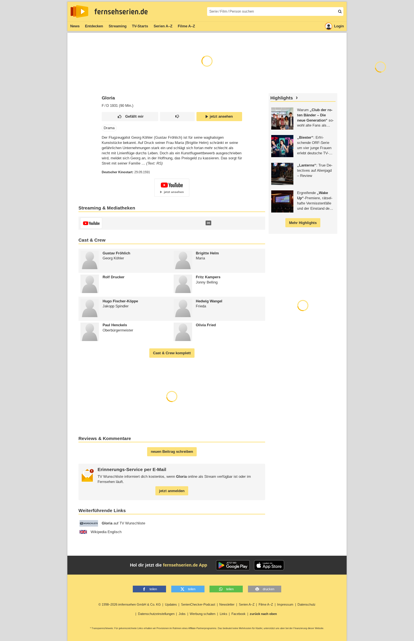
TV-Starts (140, 26)
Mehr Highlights (303, 223)
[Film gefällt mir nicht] (177, 116)
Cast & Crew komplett (172, 353)
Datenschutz (307, 604)
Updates (171, 604)
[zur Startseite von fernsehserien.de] (79, 11)
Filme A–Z (186, 26)
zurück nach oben (263, 614)
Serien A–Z (163, 26)
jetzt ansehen (221, 116)
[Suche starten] (340, 11)
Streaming (117, 26)
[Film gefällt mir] (130, 116)
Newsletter (226, 604)
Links (223, 614)
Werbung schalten (202, 614)
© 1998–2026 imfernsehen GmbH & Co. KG (129, 604)
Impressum (285, 604)
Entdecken (94, 26)
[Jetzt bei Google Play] (233, 565)
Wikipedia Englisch (106, 532)
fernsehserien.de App (185, 565)
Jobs (182, 614)
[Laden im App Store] (269, 565)
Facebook (238, 614)
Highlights (281, 98)
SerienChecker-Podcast (198, 604)
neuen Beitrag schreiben (172, 452)
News (75, 26)
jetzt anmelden (172, 491)
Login (339, 26)
